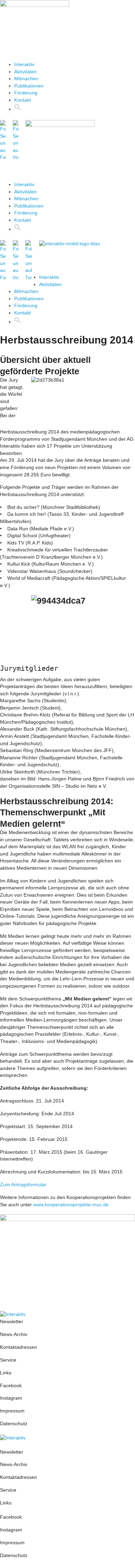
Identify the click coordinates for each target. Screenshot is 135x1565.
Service (8, 1360)
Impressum (13, 1410)
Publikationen (29, 86)
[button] (67, 51)
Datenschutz (13, 1423)
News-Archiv (13, 1334)
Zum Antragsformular (23, 1184)
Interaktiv (24, 64)
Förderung (25, 92)
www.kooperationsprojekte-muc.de (71, 1204)
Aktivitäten (25, 71)
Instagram (11, 1398)
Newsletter (11, 1321)
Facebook (11, 1385)
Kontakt (22, 100)
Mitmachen (26, 78)
